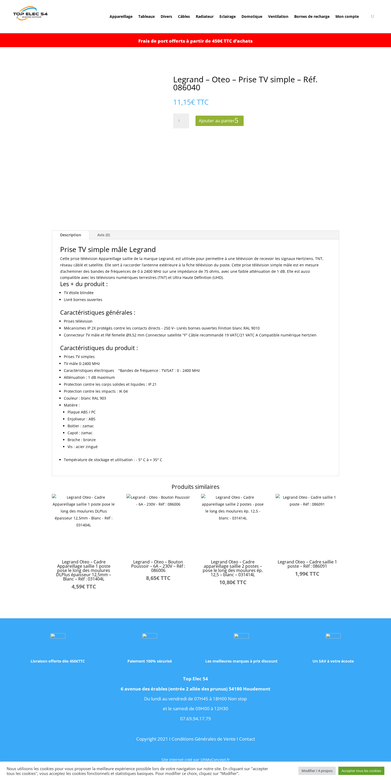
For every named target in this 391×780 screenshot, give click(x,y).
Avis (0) (103, 234)
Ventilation (278, 17)
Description (70, 234)
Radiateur (205, 17)
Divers (166, 17)
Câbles (184, 17)
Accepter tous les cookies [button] (361, 770)
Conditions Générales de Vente (204, 739)
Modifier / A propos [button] (317, 770)
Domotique (252, 17)
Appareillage (121, 17)
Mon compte (347, 17)
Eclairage (227, 17)
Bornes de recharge (312, 17)
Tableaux (146, 17)
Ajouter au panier (217, 120)
